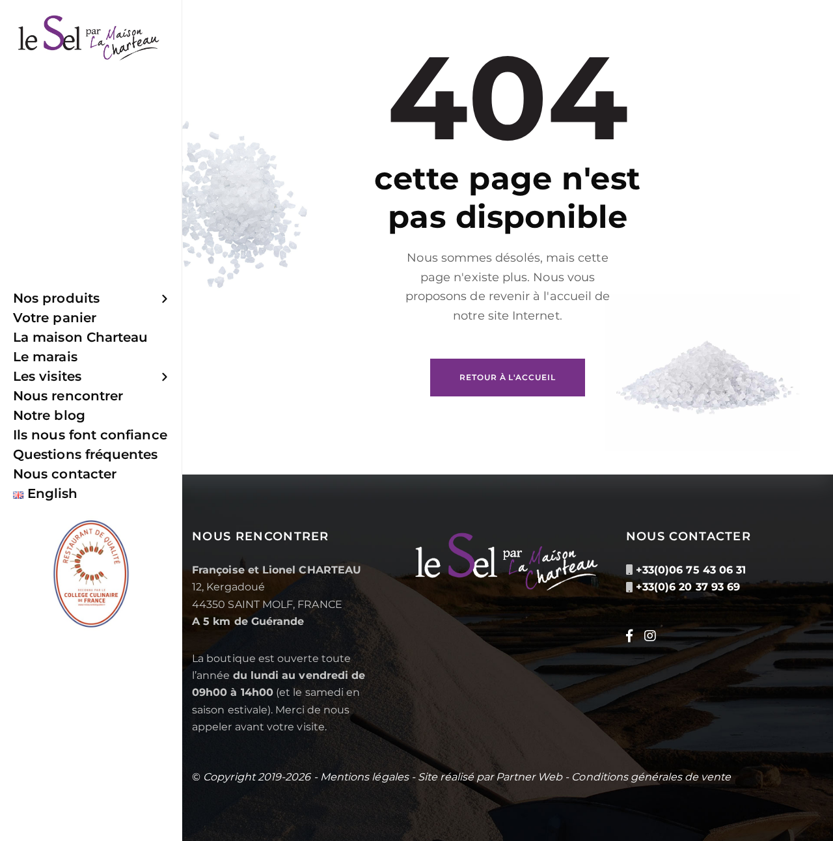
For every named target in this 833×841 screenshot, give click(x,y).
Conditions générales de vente (651, 777)
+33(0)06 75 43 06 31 (691, 570)
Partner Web (529, 777)
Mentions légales (364, 777)
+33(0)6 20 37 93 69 (688, 587)
